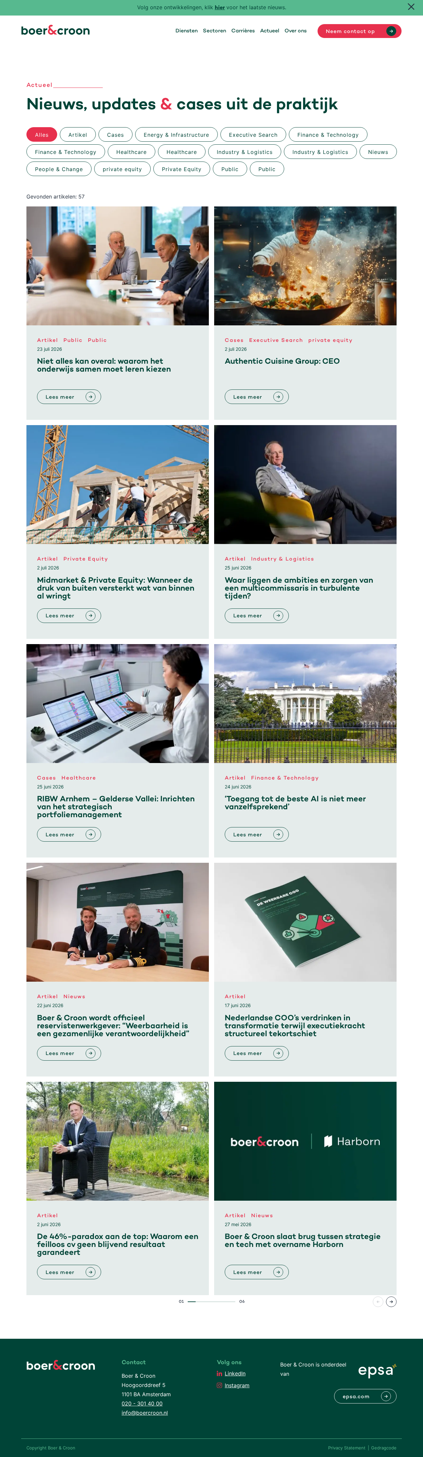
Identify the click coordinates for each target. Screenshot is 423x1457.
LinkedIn (235, 1373)
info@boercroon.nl (145, 1412)
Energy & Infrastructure (176, 134)
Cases (115, 134)
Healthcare (131, 152)
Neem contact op (350, 31)
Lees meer (60, 397)
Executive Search (253, 134)
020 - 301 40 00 (142, 1403)
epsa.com (356, 1397)
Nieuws (378, 152)
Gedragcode (384, 1447)
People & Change (59, 169)
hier (220, 8)
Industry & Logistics (245, 152)
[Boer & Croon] (55, 32)
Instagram (237, 1385)
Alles (42, 134)
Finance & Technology (328, 134)
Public (230, 169)
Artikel (77, 134)
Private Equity (182, 169)
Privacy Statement (346, 1447)
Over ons (296, 31)
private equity (122, 169)
